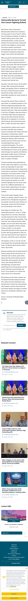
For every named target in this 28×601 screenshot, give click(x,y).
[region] (14, 583)
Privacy (14, 555)
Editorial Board (14, 548)
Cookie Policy (13, 586)
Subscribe (20, 325)
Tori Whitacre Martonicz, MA (11, 372)
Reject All (14, 594)
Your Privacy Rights (14, 559)
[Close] (26, 568)
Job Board (14, 552)
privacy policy (8, 329)
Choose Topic (12, 6)
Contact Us (14, 550)
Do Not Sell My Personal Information (14, 557)
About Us (14, 546)
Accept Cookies (14, 598)
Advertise (14, 545)
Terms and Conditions (14, 554)
